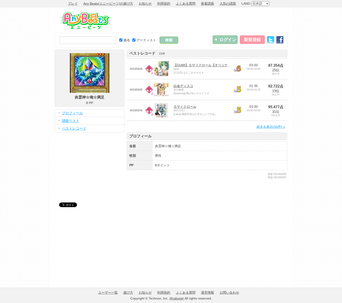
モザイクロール (185, 106)
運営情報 (207, 292)
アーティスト (146, 40)
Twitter (270, 39)
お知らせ (145, 3)
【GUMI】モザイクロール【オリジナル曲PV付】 (209, 65)
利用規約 (163, 3)
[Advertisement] (202, 20)
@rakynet (176, 298)
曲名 (127, 40)
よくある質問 (185, 3)
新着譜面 (207, 3)
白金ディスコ (183, 86)
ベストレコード (74, 128)
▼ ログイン (225, 39)
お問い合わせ (229, 292)
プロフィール (72, 113)
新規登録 (252, 39)
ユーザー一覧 (108, 292)
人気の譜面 (228, 3)
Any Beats (85, 20)
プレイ (73, 3)
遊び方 (128, 292)
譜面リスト (70, 121)
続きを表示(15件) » (271, 127)
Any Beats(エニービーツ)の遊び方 (108, 3)
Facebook (279, 39)
